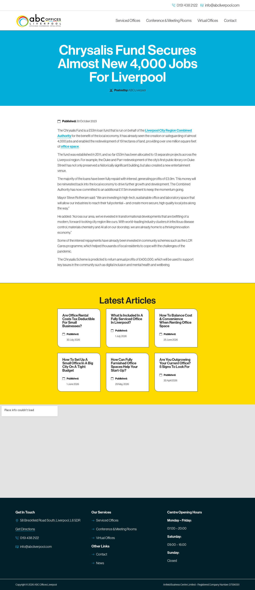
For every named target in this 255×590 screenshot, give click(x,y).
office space (70, 146)
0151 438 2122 (187, 5)
